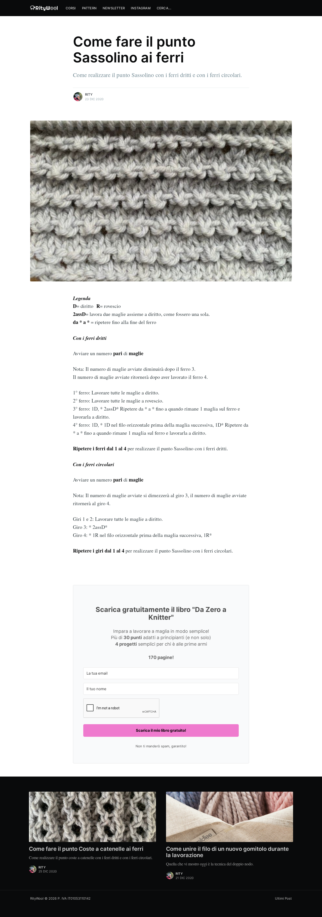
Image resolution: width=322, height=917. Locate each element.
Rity (89, 94)
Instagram (141, 8)
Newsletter (114, 8)
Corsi (71, 8)
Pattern (89, 8)
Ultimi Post (283, 898)
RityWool (37, 898)
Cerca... (164, 8)
